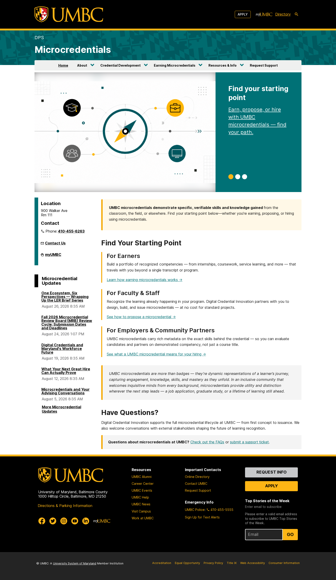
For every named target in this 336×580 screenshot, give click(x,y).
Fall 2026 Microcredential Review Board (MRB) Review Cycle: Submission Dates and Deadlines (66, 322)
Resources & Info (222, 65)
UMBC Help (140, 497)
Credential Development (120, 65)
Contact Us (55, 243)
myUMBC (53, 256)
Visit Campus (141, 511)
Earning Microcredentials (174, 65)
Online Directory (197, 477)
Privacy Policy (213, 563)
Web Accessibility (252, 563)
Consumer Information (284, 563)
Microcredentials (73, 49)
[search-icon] (296, 14)
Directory (283, 14)
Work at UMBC (143, 518)
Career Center (143, 483)
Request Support (264, 65)
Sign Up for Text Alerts (202, 517)
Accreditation (161, 563)
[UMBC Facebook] (42, 521)
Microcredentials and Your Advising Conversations (65, 391)
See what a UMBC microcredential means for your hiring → (156, 354)
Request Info (271, 472)
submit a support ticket (249, 442)
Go (290, 534)
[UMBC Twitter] (53, 521)
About (82, 65)
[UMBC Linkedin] (86, 521)
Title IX (232, 563)
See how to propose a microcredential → (141, 316)
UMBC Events (142, 490)
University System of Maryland (74, 563)
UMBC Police (195, 510)
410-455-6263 (71, 231)
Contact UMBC (196, 483)
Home (63, 65)
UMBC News (141, 504)
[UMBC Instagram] (64, 521)
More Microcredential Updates (61, 409)
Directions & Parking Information (65, 505)
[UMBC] (69, 14)
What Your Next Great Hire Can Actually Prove (65, 371)
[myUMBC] (264, 14)
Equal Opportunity (187, 563)
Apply (243, 14)
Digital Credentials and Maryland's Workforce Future (62, 349)
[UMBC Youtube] (75, 521)
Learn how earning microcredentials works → (144, 279)
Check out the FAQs (207, 442)
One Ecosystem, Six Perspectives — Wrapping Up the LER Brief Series (64, 297)
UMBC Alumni (142, 477)
